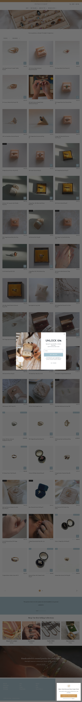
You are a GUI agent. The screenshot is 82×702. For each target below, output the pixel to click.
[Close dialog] (64, 334)
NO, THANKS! (53, 363)
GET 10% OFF (53, 354)
